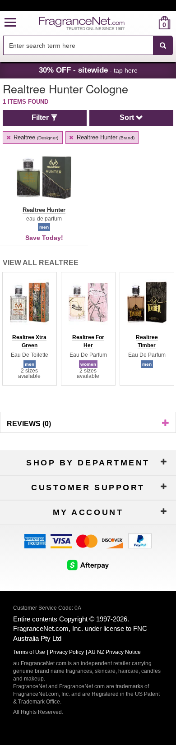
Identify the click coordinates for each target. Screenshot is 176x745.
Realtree (35, 137)
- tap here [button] (88, 69)
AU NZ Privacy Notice (114, 652)
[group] (29, 329)
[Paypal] (140, 540)
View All (41, 263)
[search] (150, 23)
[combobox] (88, 45)
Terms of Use (29, 652)
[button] (10, 23)
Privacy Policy (67, 652)
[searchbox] (78, 45)
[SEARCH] (163, 45)
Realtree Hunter (104, 137)
